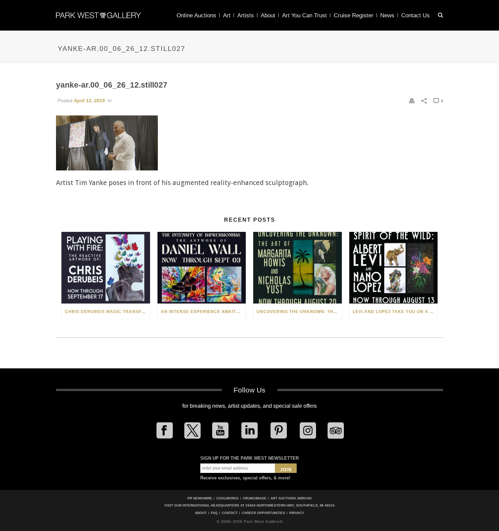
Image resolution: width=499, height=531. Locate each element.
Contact (230, 513)
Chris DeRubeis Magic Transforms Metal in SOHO (107, 311)
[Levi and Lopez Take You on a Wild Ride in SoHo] (393, 268)
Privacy (296, 513)
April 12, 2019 (89, 100)
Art (226, 15)
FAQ (214, 513)
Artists (245, 15)
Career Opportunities (263, 513)
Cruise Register (353, 15)
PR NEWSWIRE (199, 498)
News (387, 15)
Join (286, 469)
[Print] (411, 100)
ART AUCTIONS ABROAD (291, 498)
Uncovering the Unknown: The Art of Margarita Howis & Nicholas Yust (299, 311)
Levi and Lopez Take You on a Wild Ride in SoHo (395, 311)
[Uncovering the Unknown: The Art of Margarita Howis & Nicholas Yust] (297, 268)
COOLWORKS (227, 498)
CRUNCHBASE (254, 498)
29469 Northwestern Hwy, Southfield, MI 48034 (290, 505)
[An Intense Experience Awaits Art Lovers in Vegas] (202, 268)
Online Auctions (196, 15)
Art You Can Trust (304, 15)
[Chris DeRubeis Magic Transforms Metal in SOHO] (105, 268)
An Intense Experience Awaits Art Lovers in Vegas (203, 311)
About (268, 15)
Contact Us (415, 15)
